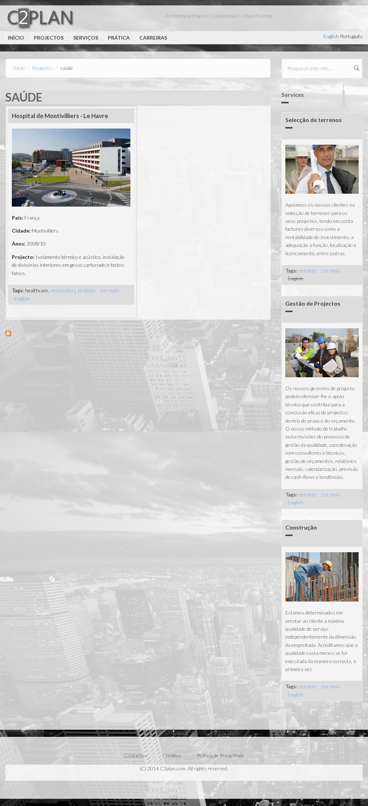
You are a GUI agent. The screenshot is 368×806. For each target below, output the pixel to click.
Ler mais (110, 290)
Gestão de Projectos (312, 303)
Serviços (84, 37)
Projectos (47, 37)
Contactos (135, 755)
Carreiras (153, 38)
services (308, 270)
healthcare (36, 290)
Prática (119, 38)
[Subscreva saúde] (138, 333)
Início (16, 38)
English (331, 36)
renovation (63, 290)
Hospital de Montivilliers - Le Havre (60, 116)
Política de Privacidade (220, 755)
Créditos (171, 755)
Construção (301, 527)
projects (87, 290)
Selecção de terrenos (313, 119)
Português (351, 36)
